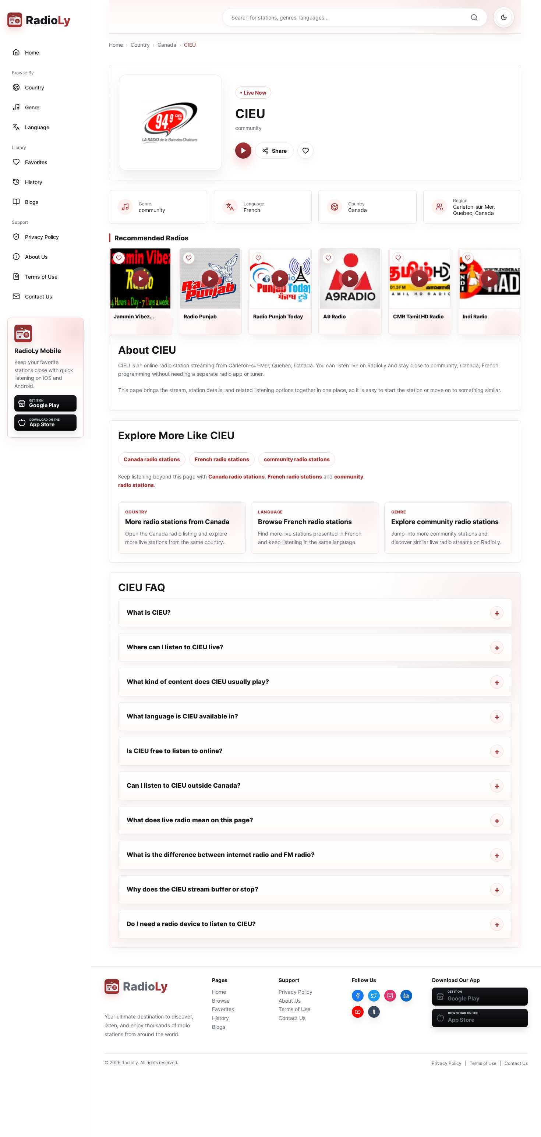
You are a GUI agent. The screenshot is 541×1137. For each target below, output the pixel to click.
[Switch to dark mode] (504, 17)
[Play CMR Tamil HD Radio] (419, 278)
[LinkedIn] (406, 996)
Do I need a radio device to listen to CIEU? (191, 924)
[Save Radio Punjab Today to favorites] (258, 258)
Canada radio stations (152, 459)
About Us (290, 1000)
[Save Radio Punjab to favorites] (189, 258)
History (220, 1018)
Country (140, 45)
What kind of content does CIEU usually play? (198, 681)
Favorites (223, 1009)
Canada (167, 45)
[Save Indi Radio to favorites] (468, 258)
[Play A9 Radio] (350, 278)
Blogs (218, 1027)
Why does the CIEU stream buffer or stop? (192, 889)
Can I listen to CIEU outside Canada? (184, 785)
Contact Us (292, 1018)
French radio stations (222, 459)
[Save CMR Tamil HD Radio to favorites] (398, 258)
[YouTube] (358, 1012)
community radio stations (297, 459)
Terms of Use (294, 1009)
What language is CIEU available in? (182, 716)
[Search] (474, 17)
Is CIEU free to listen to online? (175, 751)
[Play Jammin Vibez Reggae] (140, 278)
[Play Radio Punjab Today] (280, 278)
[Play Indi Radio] (489, 278)
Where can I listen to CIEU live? (175, 647)
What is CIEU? (149, 612)
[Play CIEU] (243, 150)
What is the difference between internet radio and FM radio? (221, 854)
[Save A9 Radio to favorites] (328, 258)
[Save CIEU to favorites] (305, 150)
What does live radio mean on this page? (190, 820)
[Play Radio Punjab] (210, 278)
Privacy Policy (295, 992)
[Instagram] (390, 996)
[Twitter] (374, 996)
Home (116, 45)
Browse (221, 1000)
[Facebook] (358, 996)
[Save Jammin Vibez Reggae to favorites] (119, 258)
